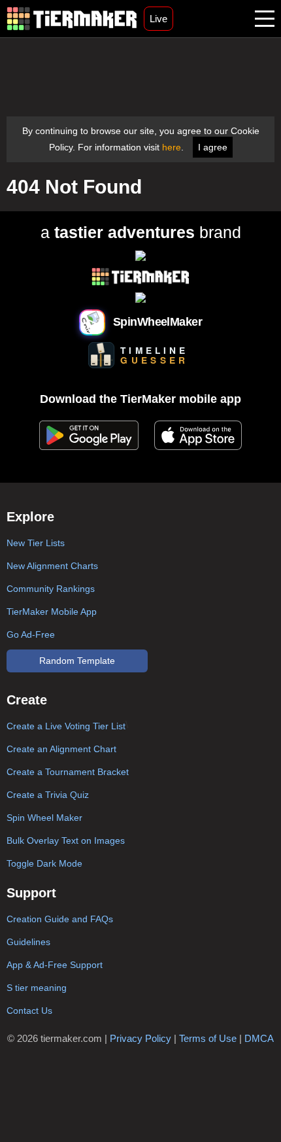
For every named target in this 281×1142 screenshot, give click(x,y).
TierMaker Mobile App (52, 611)
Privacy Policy (140, 1038)
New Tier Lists (36, 543)
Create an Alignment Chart (61, 749)
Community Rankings (51, 588)
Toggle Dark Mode (44, 863)
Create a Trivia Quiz (48, 794)
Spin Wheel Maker (44, 817)
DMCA (259, 1038)
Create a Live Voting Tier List (66, 726)
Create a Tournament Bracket (68, 772)
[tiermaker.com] (72, 19)
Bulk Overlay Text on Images (66, 840)
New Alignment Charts (52, 566)
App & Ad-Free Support (55, 965)
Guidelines (28, 942)
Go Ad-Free (31, 634)
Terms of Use (208, 1038)
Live (158, 18)
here (171, 147)
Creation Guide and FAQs (60, 919)
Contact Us (29, 1010)
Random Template (77, 660)
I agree (212, 147)
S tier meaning (37, 987)
